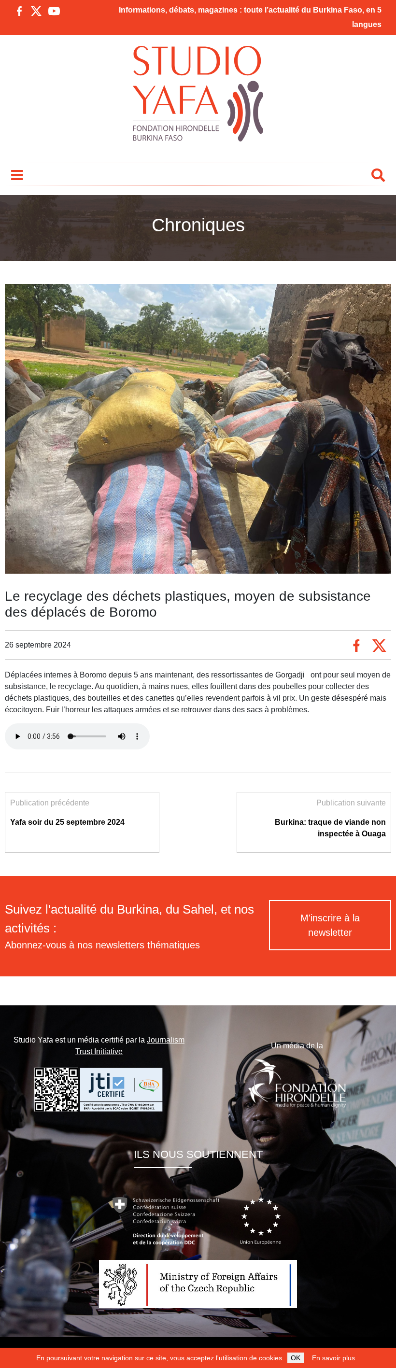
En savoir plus (333, 1358)
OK (295, 1358)
